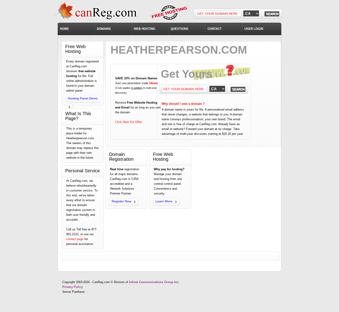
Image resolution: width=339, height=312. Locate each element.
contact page (74, 239)
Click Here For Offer (128, 122)
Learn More (163, 201)
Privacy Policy (72, 287)
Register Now (121, 201)
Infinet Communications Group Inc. (154, 282)
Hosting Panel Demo (83, 98)
